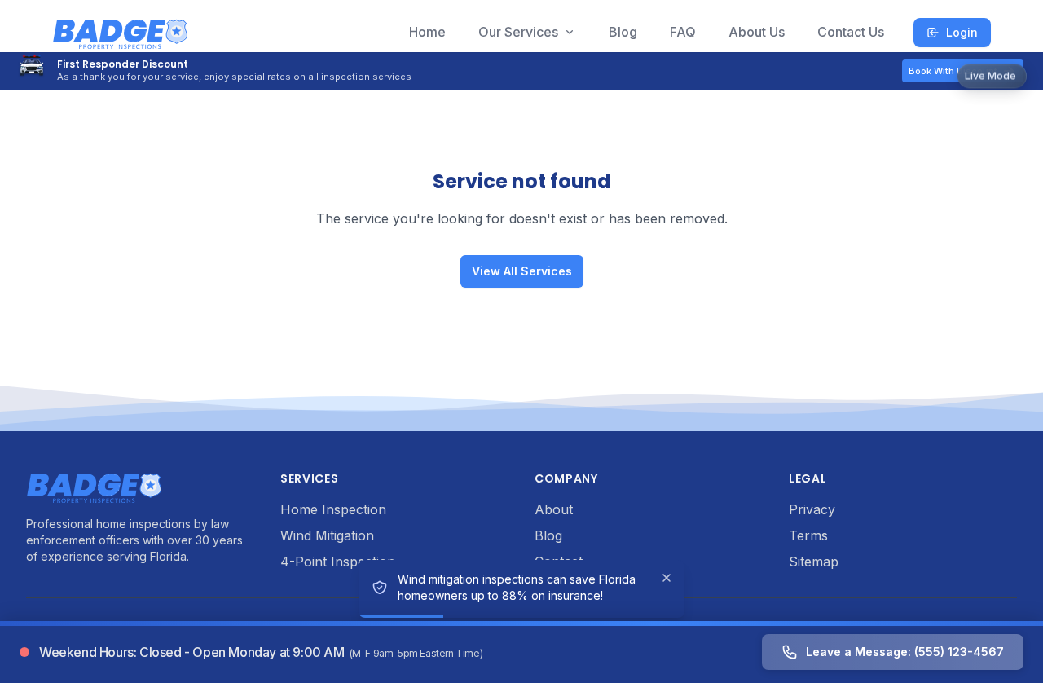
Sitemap (813, 561)
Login (962, 32)
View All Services (522, 271)
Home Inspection (333, 509)
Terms (808, 535)
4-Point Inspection (337, 561)
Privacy (812, 509)
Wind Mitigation (327, 535)
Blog (548, 535)
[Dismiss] (666, 578)
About (554, 509)
